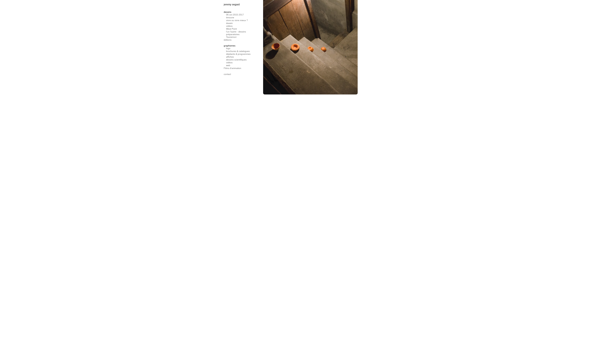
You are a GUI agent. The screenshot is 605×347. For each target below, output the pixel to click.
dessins (227, 12)
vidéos (229, 26)
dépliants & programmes (238, 54)
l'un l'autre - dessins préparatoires (236, 33)
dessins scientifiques (236, 59)
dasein (229, 23)
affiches (230, 57)
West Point (231, 29)
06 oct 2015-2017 (235, 14)
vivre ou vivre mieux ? (237, 20)
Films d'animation (232, 68)
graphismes (229, 45)
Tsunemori (231, 37)
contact (227, 74)
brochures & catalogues (238, 51)
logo (228, 48)
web (228, 65)
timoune (230, 17)
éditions (227, 40)
